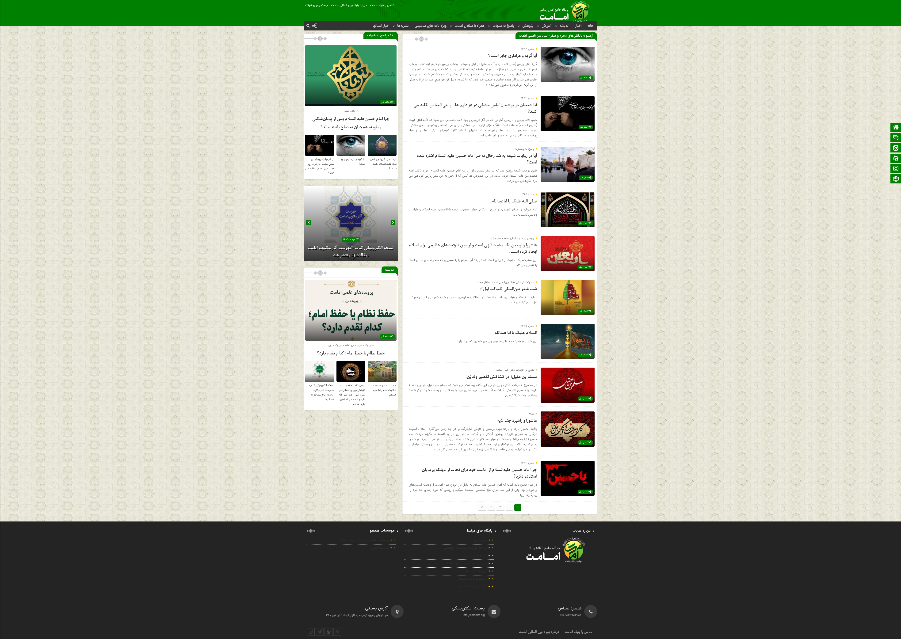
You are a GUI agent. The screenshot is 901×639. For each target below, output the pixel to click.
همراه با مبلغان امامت (469, 26)
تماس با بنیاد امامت (382, 5)
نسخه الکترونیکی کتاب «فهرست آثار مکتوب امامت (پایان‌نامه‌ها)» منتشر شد (321, 392)
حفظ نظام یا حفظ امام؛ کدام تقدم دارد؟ (351, 353)
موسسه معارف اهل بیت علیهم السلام (365, 540)
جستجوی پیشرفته (316, 5)
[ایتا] (896, 148)
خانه (590, 26)
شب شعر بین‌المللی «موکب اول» (508, 289)
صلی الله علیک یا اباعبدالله (514, 201)
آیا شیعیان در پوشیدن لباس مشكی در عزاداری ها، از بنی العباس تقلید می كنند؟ (319, 166)
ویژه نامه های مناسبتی (431, 26)
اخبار (578, 26)
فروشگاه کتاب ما (476, 571)
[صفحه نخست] (896, 127)
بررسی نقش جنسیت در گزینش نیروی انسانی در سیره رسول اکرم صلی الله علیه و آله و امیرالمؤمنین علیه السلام (352, 395)
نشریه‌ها (403, 26)
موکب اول (480, 540)
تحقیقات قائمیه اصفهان (472, 579)
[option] (351, 223)
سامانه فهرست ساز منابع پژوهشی (465, 548)
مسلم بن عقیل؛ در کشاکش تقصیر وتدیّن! (501, 377)
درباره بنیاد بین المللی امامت (349, 5)
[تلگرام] (896, 179)
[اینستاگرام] (896, 169)
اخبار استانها (381, 26)
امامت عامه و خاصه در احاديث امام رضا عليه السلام (384, 390)
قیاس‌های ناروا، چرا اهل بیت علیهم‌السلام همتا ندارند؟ (383, 164)
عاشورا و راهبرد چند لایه (517, 421)
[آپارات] (896, 158)
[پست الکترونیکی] (896, 138)
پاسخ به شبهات (503, 26)
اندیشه (564, 26)
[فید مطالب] (337, 632)
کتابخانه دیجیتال (476, 556)
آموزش (547, 26)
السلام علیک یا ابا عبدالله (516, 333)
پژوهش (528, 26)
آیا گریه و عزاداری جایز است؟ (512, 56)
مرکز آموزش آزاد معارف (472, 587)
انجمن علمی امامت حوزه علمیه (467, 563)
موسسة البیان (380, 548)
